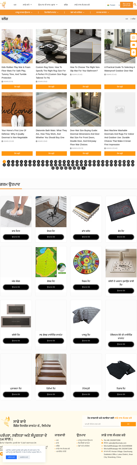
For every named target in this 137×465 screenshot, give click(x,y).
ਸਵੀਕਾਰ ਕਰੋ (11, 457)
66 (66, 168)
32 (4, 165)
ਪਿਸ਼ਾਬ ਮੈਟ (121, 388)
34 (13, 165)
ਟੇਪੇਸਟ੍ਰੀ (86, 388)
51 (86, 165)
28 (120, 162)
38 (30, 165)
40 (38, 165)
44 (56, 165)
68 (74, 168)
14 (60, 162)
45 (60, 165)
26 (111, 162)
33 (8, 165)
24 (103, 162)
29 (124, 162)
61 (128, 165)
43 (51, 165)
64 (57, 168)
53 (94, 165)
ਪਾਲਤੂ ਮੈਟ (86, 335)
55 (103, 165)
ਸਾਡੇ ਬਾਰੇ (26, 5)
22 (94, 162)
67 (70, 168)
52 (90, 165)
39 (34, 165)
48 (73, 165)
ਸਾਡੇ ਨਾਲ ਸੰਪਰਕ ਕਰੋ (82, 5)
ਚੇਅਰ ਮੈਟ (51, 231)
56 (107, 165)
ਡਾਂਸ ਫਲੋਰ (86, 231)
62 (133, 165)
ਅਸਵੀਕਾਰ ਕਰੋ (24, 457)
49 (77, 165)
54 (98, 165)
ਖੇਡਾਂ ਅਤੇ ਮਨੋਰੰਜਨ (76, 12)
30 (128, 162)
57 (111, 165)
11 (47, 162)
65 (61, 168)
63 (53, 168)
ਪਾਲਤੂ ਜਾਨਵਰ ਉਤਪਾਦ (22, 12)
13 (56, 162)
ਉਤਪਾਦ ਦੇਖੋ (16, 237)
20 (86, 162)
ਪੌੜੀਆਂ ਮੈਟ (51, 388)
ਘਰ (15, 5)
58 (116, 165)
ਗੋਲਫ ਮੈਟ (51, 281)
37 (26, 165)
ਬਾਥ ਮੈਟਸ (16, 231)
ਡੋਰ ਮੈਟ (121, 231)
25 (107, 162)
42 (47, 165)
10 (43, 162)
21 (90, 162)
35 (17, 165)
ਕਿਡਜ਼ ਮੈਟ (86, 281)
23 (98, 162)
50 (81, 165)
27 (116, 162)
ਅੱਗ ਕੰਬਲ (16, 281)
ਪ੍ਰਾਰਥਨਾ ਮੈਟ (16, 388)
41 (43, 165)
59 (120, 165)
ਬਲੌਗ (66, 5)
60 (124, 165)
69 (79, 168)
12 (51, 162)
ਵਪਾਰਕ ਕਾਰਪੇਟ (101, 12)
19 (81, 162)
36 (21, 165)
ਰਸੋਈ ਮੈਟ (16, 335)
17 (73, 162)
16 (68, 162)
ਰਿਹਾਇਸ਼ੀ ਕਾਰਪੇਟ (50, 12)
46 (64, 165)
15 (64, 162)
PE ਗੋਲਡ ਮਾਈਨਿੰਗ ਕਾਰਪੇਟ (50, 335)
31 (133, 162)
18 (77, 162)
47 (69, 165)
